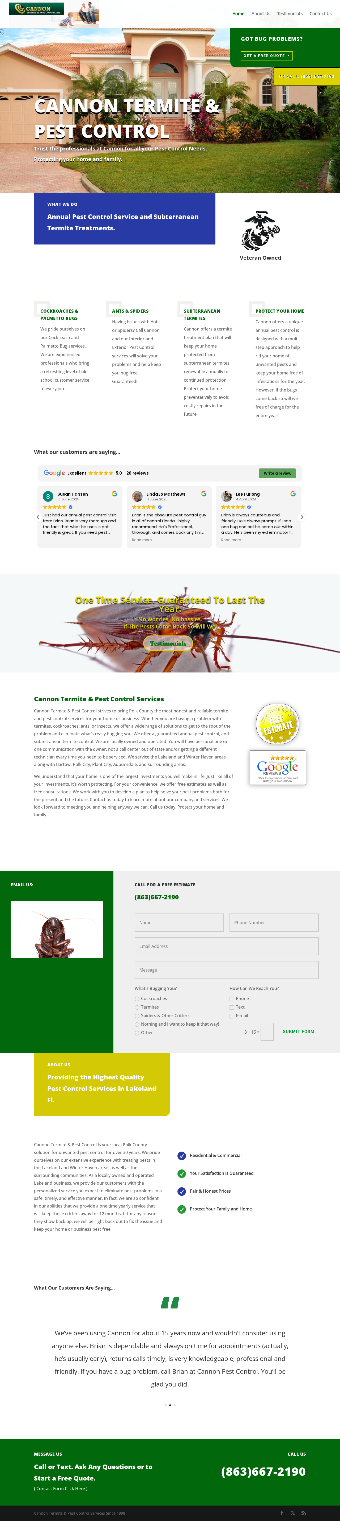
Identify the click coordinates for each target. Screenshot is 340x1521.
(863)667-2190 (263, 1471)
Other (147, 1032)
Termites (150, 1007)
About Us (261, 14)
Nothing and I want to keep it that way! (180, 1024)
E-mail (242, 1015)
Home (238, 14)
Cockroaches (154, 998)
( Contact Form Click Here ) (60, 1488)
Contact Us (321, 14)
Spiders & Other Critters (165, 1015)
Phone (242, 998)
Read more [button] (53, 540)
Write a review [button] (277, 473)
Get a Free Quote (264, 56)
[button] (302, 517)
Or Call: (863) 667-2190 (306, 76)
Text (240, 1007)
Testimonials (290, 14)
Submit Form (298, 1031)
